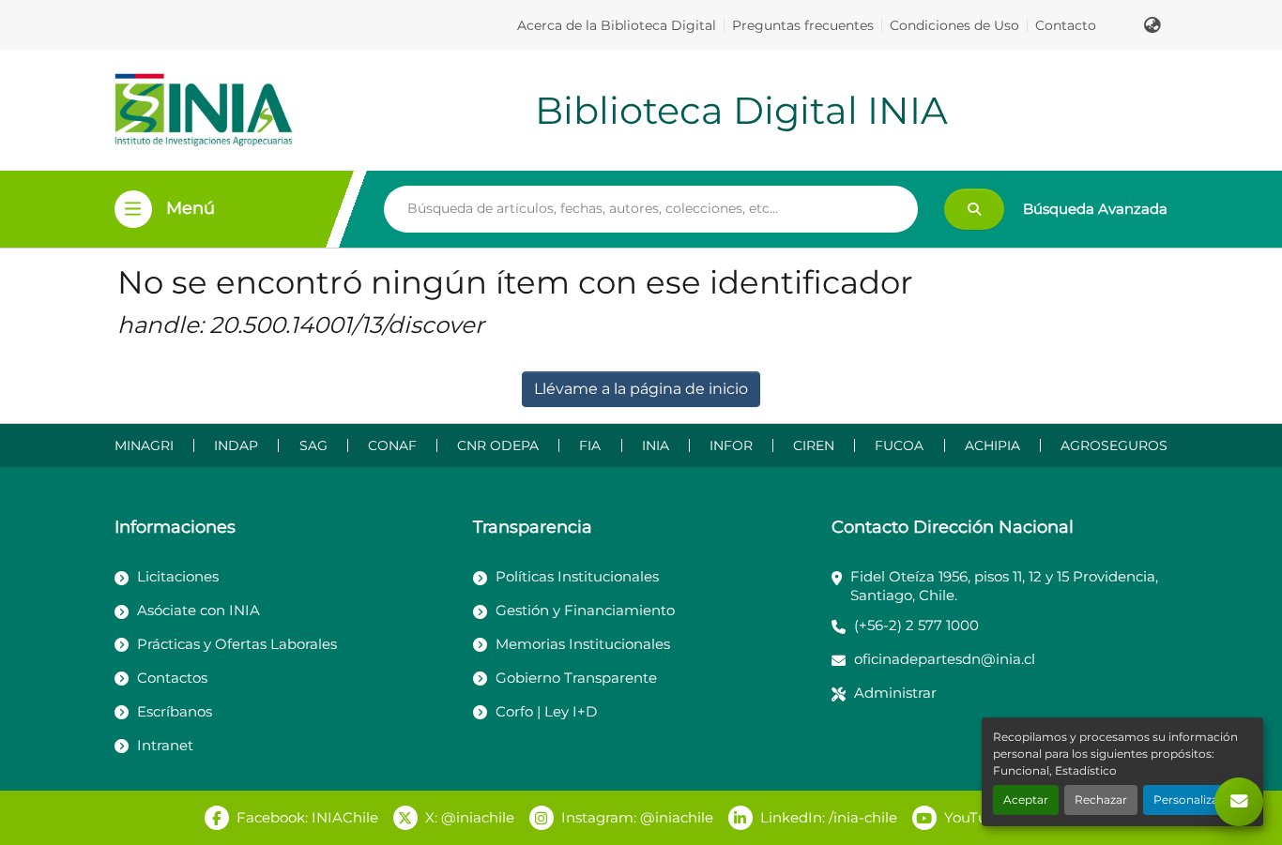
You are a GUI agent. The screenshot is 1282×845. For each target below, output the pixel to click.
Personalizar (1188, 799)
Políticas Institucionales (577, 576)
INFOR (731, 445)
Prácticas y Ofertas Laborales (237, 644)
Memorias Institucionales (583, 644)
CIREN (813, 445)
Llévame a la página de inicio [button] (641, 389)
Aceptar (1025, 799)
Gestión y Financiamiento (585, 610)
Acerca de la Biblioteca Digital (616, 25)
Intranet (165, 745)
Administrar (895, 693)
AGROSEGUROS (1114, 445)
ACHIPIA (992, 445)
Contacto (1065, 25)
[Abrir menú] (133, 209)
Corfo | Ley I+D (546, 711)
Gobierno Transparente (576, 678)
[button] (1152, 25)
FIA (590, 445)
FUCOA (899, 445)
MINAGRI (144, 445)
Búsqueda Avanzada (1095, 209)
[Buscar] (974, 209)
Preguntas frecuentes (803, 25)
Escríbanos (174, 711)
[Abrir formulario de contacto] (1238, 801)
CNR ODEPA (498, 445)
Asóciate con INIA (198, 610)
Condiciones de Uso (954, 25)
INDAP (236, 445)
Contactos (172, 678)
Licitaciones (178, 576)
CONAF (392, 445)
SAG (313, 445)
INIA (655, 445)
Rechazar (1101, 799)
